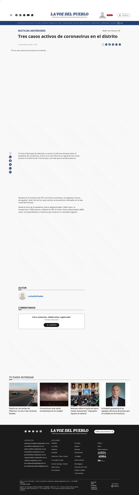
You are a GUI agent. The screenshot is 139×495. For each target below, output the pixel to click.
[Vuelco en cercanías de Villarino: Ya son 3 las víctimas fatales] (23, 394)
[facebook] (109, 44)
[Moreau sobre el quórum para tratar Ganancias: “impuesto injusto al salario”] (85, 394)
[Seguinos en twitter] (33, 431)
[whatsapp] (106, 44)
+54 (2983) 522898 (25, 484)
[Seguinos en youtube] (29, 431)
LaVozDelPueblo (35, 296)
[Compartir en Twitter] (113, 44)
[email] (116, 44)
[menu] (11, 15)
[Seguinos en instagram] (37, 431)
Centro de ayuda (93, 482)
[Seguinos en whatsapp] (26, 431)
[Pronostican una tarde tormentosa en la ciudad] (54, 394)
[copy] (120, 44)
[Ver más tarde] (103, 44)
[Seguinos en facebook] (41, 431)
